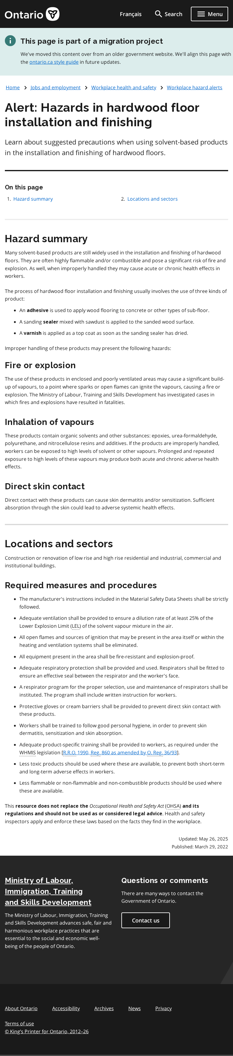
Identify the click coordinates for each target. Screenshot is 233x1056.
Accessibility (66, 1008)
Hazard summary (33, 198)
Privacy (163, 1008)
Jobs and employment (56, 87)
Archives (104, 1008)
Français (131, 14)
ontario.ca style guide (54, 62)
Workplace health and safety (123, 87)
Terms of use (19, 1023)
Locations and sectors (152, 198)
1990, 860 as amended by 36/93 (120, 752)
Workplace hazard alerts (194, 87)
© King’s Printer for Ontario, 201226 (47, 1031)
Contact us (146, 920)
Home (13, 87)
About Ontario (21, 1008)
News (134, 1008)
